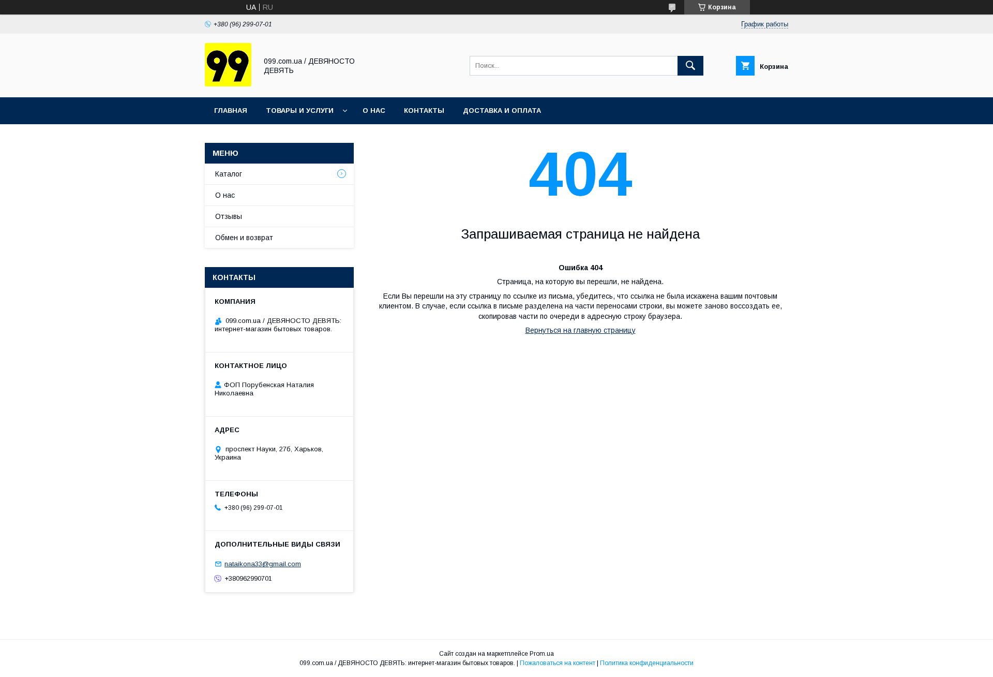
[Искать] (690, 66)
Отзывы (228, 216)
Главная (230, 110)
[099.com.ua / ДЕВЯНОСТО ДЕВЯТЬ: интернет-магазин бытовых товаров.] (228, 84)
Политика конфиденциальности (647, 663)
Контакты (424, 110)
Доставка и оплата (502, 110)
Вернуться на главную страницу (580, 330)
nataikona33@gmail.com (262, 564)
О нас (374, 110)
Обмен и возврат (244, 237)
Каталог (228, 174)
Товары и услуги (300, 110)
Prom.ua (542, 653)
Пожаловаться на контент (557, 663)
